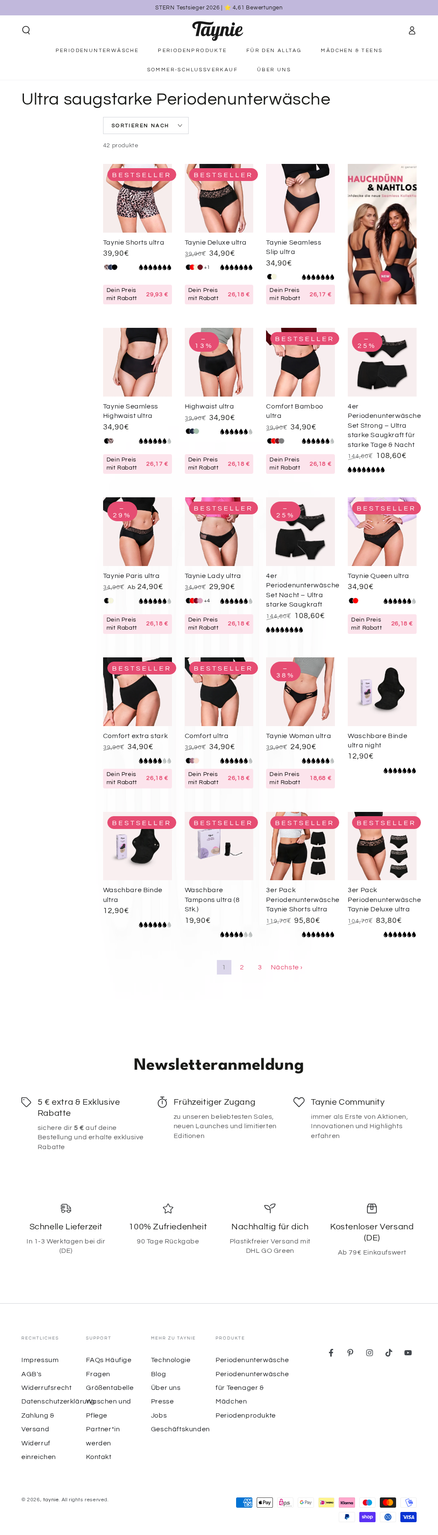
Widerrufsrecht (46, 1387)
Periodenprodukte (246, 1415)
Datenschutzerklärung (58, 1401)
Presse (162, 1401)
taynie (51, 1500)
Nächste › (287, 967)
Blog (158, 1374)
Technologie (171, 1360)
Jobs (159, 1415)
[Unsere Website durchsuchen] (26, 30)
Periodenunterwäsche (252, 1360)
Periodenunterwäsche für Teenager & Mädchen (252, 1388)
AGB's (31, 1374)
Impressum (40, 1360)
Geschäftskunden (180, 1429)
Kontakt (98, 1456)
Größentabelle (109, 1387)
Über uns (166, 1387)
